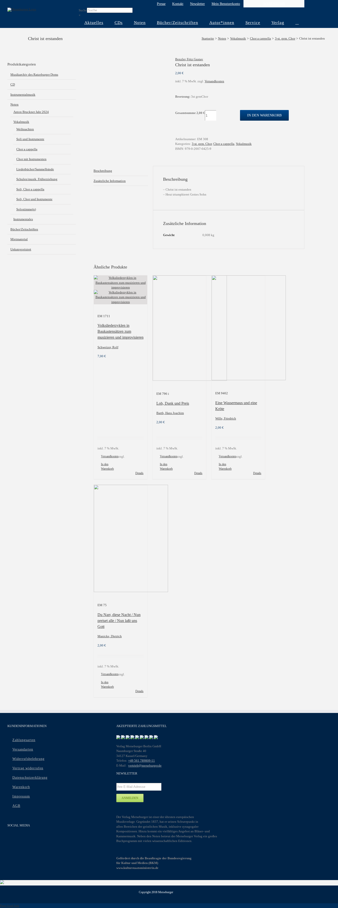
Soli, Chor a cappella (30, 189)
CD (12, 84)
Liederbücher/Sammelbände (35, 169)
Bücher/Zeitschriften (24, 229)
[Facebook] (10, 839)
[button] (297, 23)
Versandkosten (214, 81)
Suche (83, 10)
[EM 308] (131, 59)
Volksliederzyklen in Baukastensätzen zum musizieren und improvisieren (120, 331)
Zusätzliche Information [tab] (110, 181)
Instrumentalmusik (22, 94)
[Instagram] (30, 839)
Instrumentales (23, 219)
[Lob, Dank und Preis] (179, 328)
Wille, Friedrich (225, 418)
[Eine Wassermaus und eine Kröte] (238, 328)
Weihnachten (25, 129)
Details (139, 473)
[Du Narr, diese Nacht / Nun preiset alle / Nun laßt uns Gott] (120, 539)
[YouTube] (20, 839)
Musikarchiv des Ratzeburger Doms (34, 74)
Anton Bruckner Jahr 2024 (31, 112)
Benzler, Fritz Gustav (189, 59)
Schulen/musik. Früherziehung (36, 179)
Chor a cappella (223, 144)
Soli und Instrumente (30, 139)
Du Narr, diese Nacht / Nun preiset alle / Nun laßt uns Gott (119, 621)
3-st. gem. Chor (202, 144)
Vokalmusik (244, 144)
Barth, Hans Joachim (170, 413)
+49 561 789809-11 (141, 760)
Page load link (9, 906)
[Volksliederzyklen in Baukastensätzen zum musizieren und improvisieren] (120, 289)
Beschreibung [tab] (103, 171)
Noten (14, 104)
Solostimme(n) (26, 209)
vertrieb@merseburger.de (145, 765)
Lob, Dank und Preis (172, 403)
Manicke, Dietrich (109, 636)
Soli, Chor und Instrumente (34, 199)
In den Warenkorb (264, 115)
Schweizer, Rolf (107, 347)
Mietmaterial (19, 239)
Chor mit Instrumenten (31, 159)
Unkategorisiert (20, 249)
